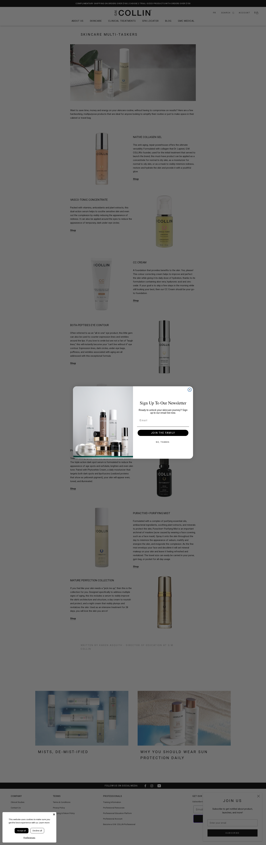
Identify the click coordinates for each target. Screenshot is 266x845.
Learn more (44, 822)
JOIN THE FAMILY (163, 432)
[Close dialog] (189, 390)
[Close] (54, 814)
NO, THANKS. (163, 442)
